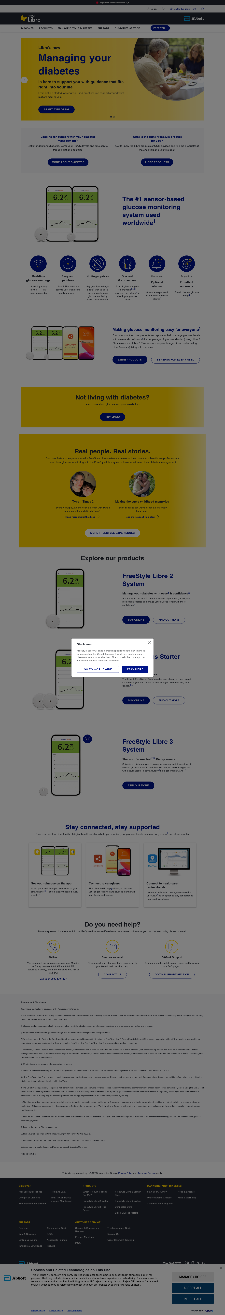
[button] (135, 669)
